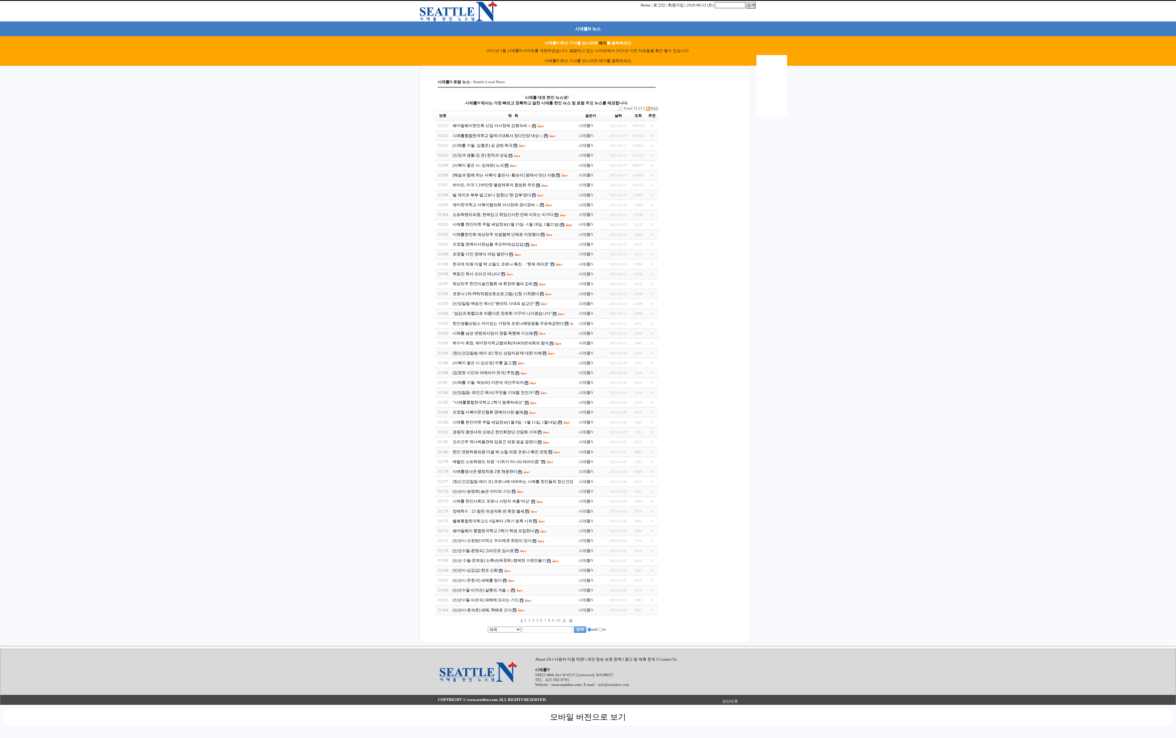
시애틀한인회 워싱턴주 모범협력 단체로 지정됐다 (496, 234)
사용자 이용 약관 (569, 659)
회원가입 (676, 5)
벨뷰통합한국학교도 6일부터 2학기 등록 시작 (492, 521)
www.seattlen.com (566, 684)
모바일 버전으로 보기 (588, 717)
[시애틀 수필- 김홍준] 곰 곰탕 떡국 (483, 145)
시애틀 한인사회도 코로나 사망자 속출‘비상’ (491, 501)
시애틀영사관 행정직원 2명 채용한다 (485, 471)
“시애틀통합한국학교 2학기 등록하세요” (488, 402)
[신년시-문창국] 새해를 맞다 (477, 580)
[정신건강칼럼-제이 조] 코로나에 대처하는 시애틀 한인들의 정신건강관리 (517, 481)
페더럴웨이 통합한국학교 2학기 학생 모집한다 (493, 530)
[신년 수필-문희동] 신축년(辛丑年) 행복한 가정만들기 (499, 560)
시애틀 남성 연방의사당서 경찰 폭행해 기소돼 (493, 333)
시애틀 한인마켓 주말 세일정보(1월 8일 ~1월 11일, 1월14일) (505, 422)
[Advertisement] (700, 117)
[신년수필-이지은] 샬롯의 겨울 (479, 590)
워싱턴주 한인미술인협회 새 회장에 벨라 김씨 (493, 283)
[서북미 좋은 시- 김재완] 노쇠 (478, 165)
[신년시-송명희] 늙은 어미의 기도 (482, 491)
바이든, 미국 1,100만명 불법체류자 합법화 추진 (494, 185)
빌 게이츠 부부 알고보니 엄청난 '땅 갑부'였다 (492, 195)
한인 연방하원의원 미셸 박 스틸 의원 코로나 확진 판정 (500, 452)
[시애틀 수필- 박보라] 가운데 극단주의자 (488, 382)
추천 (652, 115)
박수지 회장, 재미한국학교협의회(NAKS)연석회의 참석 (501, 343)
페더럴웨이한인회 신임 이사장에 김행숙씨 (490, 125)
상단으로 (730, 701)
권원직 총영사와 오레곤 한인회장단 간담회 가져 (495, 432)
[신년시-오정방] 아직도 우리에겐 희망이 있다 (492, 540)
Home (645, 5)
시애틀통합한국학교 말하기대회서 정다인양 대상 (496, 135)
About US (543, 659)
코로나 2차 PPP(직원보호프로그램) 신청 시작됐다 (496, 293)
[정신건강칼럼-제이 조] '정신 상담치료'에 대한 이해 (498, 353)
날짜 (618, 115)
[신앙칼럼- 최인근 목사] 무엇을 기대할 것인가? (493, 392)
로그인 (659, 5)
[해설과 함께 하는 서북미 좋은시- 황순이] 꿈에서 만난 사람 (504, 175)
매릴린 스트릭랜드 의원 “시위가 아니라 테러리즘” (497, 461)
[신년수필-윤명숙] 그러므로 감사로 (483, 550)
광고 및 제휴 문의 (640, 659)
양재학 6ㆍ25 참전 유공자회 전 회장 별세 (488, 511)
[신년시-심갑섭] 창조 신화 (475, 570)
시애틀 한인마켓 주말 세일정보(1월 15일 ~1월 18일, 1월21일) (506, 224)
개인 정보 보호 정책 (604, 659)
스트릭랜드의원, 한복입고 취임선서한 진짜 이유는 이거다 (503, 214)
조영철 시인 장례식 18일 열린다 (480, 254)
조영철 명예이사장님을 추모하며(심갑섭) (489, 244)
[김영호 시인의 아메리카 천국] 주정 (483, 372)
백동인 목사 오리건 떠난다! (477, 274)
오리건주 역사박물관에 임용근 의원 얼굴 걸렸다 (495, 441)
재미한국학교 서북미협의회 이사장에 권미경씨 (494, 204)
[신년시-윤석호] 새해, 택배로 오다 (482, 610)
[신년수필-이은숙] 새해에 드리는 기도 (486, 600)
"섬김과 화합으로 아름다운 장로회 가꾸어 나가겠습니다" (503, 313)
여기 (603, 43)
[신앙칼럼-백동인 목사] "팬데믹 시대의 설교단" (494, 303)
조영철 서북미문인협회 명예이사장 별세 (488, 412)
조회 (638, 115)
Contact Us (667, 659)
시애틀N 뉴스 (588, 28)
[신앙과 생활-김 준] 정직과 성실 (480, 155)
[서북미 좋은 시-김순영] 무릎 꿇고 (483, 363)
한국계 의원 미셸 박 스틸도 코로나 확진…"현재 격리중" (501, 264)
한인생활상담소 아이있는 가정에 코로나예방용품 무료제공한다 (508, 323)
